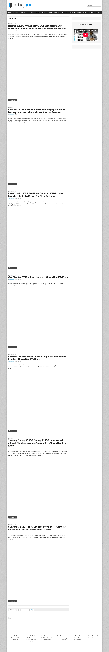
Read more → (12, 100)
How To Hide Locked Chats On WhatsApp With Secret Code (77, 637)
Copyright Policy (81, 12)
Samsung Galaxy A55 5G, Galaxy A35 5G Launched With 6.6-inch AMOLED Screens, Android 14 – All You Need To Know (37, 443)
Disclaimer (90, 12)
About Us (56, 12)
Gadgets (50, 12)
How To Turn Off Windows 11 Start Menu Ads (16, 637)
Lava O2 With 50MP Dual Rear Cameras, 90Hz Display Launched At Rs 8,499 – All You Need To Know (35, 194)
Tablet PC (31, 12)
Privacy (98, 12)
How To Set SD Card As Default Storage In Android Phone (46, 637)
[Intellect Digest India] (20, 4)
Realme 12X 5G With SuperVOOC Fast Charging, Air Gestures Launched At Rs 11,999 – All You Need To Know (37, 27)
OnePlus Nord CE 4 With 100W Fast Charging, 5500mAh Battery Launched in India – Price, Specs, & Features (36, 111)
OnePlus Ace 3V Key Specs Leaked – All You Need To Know (38, 277)
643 (31, 609)
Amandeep (11, 30)
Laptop (38, 12)
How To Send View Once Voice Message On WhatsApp (62, 637)
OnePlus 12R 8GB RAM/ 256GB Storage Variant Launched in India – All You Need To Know (37, 357)
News (43, 12)
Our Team (64, 12)
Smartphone (23, 12)
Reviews (15, 12)
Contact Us (72, 12)
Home (9, 12)
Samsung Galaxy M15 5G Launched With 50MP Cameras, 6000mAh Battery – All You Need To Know (37, 528)
